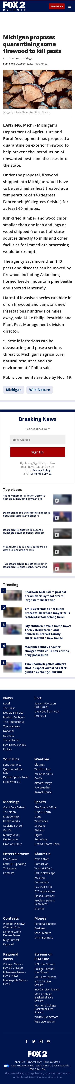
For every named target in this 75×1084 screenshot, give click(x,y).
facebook (26, 1041)
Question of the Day (13, 770)
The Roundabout (13, 722)
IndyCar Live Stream (46, 989)
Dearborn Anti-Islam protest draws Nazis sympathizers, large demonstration (45, 596)
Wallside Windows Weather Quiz (14, 925)
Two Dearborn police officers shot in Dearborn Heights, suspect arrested (25, 565)
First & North (42, 812)
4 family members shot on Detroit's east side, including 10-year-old (24, 497)
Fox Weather (42, 787)
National (8, 731)
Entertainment (16, 853)
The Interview (11, 726)
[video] (62, 499)
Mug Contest (11, 816)
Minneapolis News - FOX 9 (15, 981)
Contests (8, 873)
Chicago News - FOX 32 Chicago (13, 965)
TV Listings (10, 868)
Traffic (38, 778)
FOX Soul (40, 716)
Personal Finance (45, 924)
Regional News (10, 956)
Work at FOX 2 (43, 868)
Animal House (43, 792)
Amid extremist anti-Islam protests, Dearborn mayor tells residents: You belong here (47, 613)
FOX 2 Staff (41, 859)
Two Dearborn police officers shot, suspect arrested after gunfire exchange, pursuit (46, 668)
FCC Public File (43, 887)
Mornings (11, 802)
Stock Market (42, 933)
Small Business (43, 937)
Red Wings (41, 839)
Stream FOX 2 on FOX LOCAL (45, 705)
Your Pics (11, 759)
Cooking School (12, 825)
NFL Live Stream (44, 964)
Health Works (11, 821)
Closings (39, 764)
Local (6, 703)
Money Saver (11, 835)
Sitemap (39, 908)
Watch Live (57, 6)
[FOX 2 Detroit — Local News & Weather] (14, 6)
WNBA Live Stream (46, 1017)
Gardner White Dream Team (12, 933)
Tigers (38, 835)
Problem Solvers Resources (44, 902)
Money (40, 918)
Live (38, 698)
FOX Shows (10, 859)
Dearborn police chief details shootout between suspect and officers (26, 514)
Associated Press (12, 58)
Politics (7, 749)
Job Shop (40, 877)
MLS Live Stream (45, 1021)
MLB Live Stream (45, 977)
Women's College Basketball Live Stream (45, 1009)
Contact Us (41, 864)
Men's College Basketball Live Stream (43, 997)
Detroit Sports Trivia (15, 777)
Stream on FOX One (43, 956)
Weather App (42, 769)
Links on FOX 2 (12, 844)
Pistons (39, 830)
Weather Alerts (43, 773)
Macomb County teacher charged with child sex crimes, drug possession (47, 651)
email (48, 1041)
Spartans (39, 825)
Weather (41, 759)
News (8, 698)
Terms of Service (40, 473)
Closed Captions (44, 896)
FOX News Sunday (14, 744)
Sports (40, 802)
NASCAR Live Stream (42, 983)
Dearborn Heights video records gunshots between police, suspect (23, 531)
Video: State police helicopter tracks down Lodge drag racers (25, 548)
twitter (34, 1041)
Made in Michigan (14, 717)
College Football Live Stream (44, 970)
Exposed (8, 944)
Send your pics (12, 764)
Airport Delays (43, 783)
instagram (41, 1041)
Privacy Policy (42, 470)
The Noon (9, 812)
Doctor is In (10, 839)
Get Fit (7, 830)
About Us (42, 853)
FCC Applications (44, 891)
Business (8, 735)
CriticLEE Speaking (14, 864)
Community (41, 882)
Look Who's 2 (11, 782)
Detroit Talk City (13, 712)
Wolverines (41, 821)
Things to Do (11, 740)
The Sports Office (45, 807)
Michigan (28, 58)
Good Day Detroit (14, 807)
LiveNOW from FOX (46, 711)
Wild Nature (39, 389)
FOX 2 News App (44, 873)
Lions (37, 816)
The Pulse (9, 708)
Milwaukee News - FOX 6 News (14, 973)
